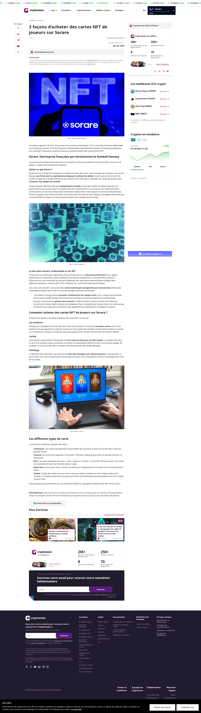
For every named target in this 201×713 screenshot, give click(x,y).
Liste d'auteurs (162, 64)
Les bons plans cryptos (84, 654)
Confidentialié (76, 709)
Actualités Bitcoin (85, 622)
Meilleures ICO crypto (121, 635)
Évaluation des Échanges (142, 618)
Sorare (32, 162)
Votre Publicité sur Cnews (170, 698)
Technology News (85, 668)
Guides (101, 617)
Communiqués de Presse (85, 646)
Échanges (119, 10)
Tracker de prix (141, 627)
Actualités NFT (84, 630)
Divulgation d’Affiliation (161, 634)
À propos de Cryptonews (137, 689)
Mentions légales (171, 689)
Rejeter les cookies (162, 707)
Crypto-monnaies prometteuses (119, 631)
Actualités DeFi (84, 633)
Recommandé (119, 617)
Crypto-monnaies (142, 624)
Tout (53, 10)
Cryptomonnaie (104, 639)
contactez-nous (90, 64)
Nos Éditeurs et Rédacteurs (163, 621)
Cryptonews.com (92, 60)
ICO (80, 662)
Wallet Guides (103, 622)
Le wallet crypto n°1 (152, 254)
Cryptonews (32, 20)
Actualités (65, 10)
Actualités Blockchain (83, 641)
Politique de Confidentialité (163, 626)
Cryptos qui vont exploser (122, 622)
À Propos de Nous (164, 617)
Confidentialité (153, 687)
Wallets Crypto (103, 10)
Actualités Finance (86, 665)
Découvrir (164, 91)
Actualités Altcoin (85, 637)
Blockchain (102, 635)
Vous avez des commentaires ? (152, 696)
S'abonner (101, 589)
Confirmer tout (187, 707)
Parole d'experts (85, 658)
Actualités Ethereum (83, 626)
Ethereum (101, 629)
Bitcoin (100, 625)
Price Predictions (85, 672)
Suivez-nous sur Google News (48, 503)
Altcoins (101, 632)
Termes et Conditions (166, 630)
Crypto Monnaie (83, 10)
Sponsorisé (40, 20)
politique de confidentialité (80, 594)
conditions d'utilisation (101, 594)
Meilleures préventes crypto (121, 626)
